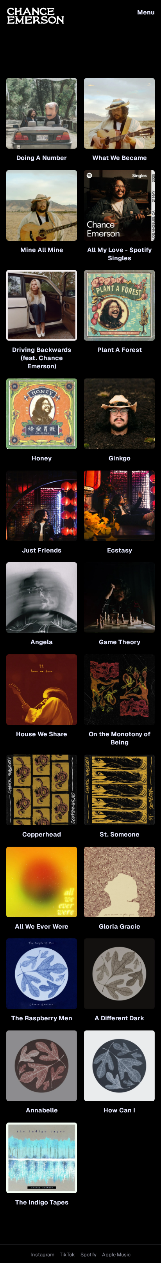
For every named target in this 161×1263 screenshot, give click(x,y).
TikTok (67, 1254)
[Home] (35, 15)
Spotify (88, 1254)
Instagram (42, 1254)
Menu (146, 12)
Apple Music (116, 1254)
